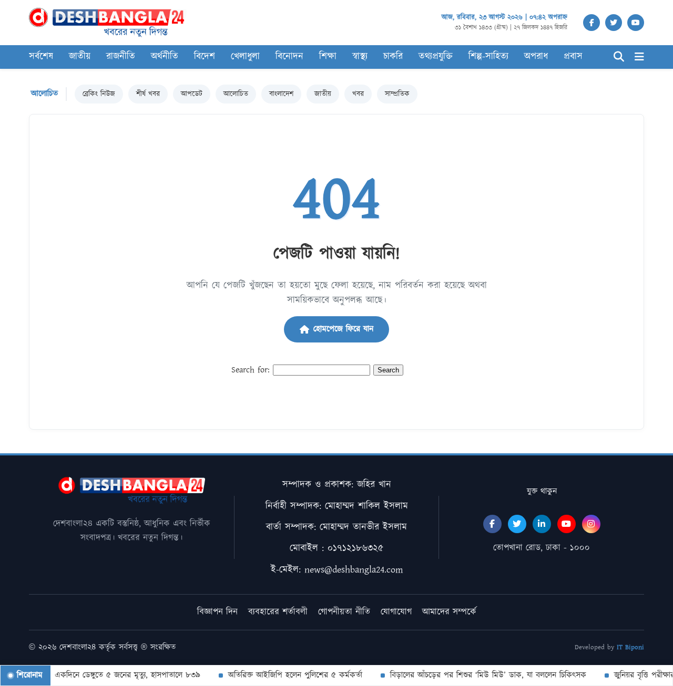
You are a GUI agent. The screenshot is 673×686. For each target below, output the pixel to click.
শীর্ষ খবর (148, 94)
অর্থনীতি (164, 57)
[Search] (619, 57)
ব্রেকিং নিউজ (99, 94)
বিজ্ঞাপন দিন (217, 612)
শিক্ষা (327, 57)
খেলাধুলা (245, 57)
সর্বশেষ (41, 57)
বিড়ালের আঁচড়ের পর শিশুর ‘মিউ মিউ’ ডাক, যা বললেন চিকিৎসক (481, 675)
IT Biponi (630, 647)
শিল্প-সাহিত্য (488, 57)
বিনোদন (289, 57)
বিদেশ (204, 57)
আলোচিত (235, 94)
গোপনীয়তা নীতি (344, 612)
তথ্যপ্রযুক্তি (436, 57)
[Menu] (639, 57)
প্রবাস (573, 57)
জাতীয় (322, 94)
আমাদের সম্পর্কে (449, 612)
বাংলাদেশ (281, 94)
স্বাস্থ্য (360, 57)
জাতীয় (79, 57)
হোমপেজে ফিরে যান (343, 329)
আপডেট (191, 94)
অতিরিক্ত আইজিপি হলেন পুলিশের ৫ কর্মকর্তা (288, 675)
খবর (358, 94)
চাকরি (393, 57)
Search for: (250, 370)
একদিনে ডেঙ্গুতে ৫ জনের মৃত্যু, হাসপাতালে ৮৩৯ (120, 675)
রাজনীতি (120, 57)
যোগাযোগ (396, 612)
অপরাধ (536, 57)
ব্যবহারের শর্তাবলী (278, 612)
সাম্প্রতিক (397, 94)
